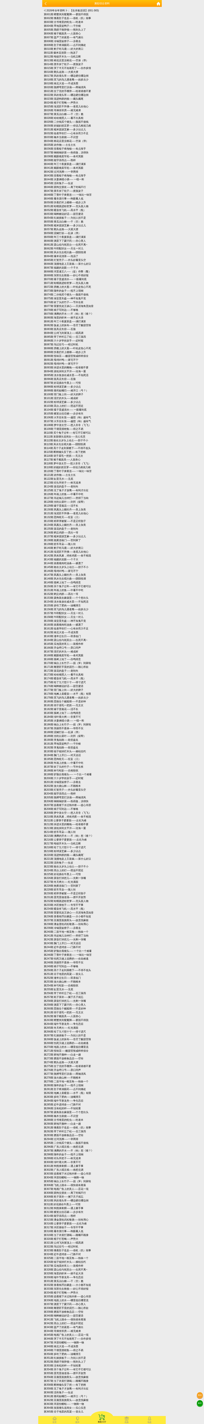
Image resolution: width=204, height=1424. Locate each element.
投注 (200, 1395)
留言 (200, 1403)
